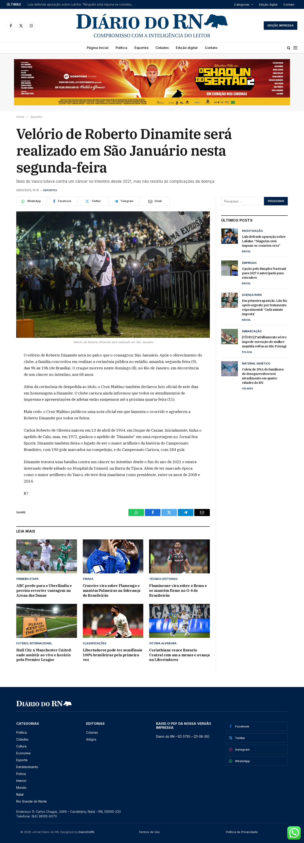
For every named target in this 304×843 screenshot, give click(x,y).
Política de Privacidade (242, 832)
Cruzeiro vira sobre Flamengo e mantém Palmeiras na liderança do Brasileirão (111, 590)
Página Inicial (97, 48)
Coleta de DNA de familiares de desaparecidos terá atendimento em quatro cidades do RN (263, 376)
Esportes (141, 48)
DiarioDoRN (86, 832)
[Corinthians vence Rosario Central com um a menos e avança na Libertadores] (179, 621)
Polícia (247, 352)
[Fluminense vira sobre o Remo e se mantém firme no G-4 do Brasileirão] (179, 556)
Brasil (246, 251)
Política (121, 48)
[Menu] (295, 48)
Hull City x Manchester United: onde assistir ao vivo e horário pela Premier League (43, 655)
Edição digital (268, 4)
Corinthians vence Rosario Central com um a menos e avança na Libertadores (179, 655)
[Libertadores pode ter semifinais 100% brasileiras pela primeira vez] (113, 621)
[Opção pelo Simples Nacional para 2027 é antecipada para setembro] (229, 268)
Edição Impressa (281, 25)
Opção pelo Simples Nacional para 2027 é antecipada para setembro (77, 4)
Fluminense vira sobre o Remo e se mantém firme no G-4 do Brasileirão (178, 590)
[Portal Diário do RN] (152, 25)
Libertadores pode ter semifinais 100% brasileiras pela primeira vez (112, 655)
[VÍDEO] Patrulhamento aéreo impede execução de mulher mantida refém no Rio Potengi (264, 341)
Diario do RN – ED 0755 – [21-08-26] (182, 736)
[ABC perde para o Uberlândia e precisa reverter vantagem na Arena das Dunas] (46, 556)
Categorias (241, 4)
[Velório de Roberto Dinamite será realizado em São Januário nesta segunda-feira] (113, 274)
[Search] (288, 48)
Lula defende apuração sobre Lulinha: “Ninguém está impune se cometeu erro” (264, 241)
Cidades (162, 48)
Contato (288, 4)
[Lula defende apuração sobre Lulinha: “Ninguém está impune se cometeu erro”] (229, 236)
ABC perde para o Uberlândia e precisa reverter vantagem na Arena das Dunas (44, 590)
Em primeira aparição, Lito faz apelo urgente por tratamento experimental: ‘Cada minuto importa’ (264, 307)
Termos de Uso (149, 832)
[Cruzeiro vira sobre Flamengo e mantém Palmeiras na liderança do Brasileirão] (113, 556)
